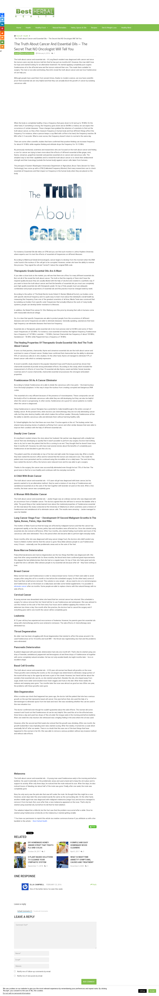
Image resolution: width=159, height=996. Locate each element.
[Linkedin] (2, 24)
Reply (94, 884)
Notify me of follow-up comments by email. (34, 971)
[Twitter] (2, 20)
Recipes (94, 28)
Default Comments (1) (24, 911)
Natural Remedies (59, 28)
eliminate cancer (20, 586)
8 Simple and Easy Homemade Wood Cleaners (79, 845)
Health (28, 28)
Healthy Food (41, 28)
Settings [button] (142, 991)
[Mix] (2, 38)
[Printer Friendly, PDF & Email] (92, 826)
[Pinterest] (2, 29)
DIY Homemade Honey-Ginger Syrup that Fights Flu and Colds (40, 845)
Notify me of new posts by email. (30, 976)
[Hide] (1, 51)
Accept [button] (152, 991)
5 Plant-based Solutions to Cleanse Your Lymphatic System (40, 859)
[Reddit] (2, 33)
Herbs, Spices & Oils (78, 28)
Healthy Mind (126, 28)
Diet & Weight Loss (109, 28)
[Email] (2, 42)
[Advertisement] (56, 104)
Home (18, 28)
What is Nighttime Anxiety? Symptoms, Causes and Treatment (82, 859)
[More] (2, 47)
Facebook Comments (41, 911)
